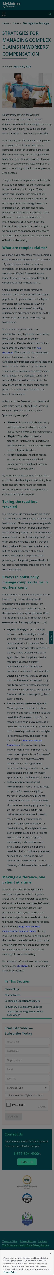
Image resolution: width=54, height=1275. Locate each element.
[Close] (50, 1254)
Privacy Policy (10, 1272)
